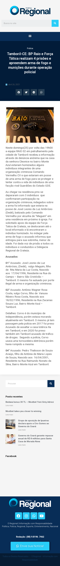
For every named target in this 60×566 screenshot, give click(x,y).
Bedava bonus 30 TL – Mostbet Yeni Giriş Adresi (30, 402)
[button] (30, 35)
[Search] (55, 23)
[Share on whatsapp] (41, 92)
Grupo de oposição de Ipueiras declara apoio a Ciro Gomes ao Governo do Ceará (33, 423)
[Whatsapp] (33, 515)
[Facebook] (18, 515)
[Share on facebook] (19, 92)
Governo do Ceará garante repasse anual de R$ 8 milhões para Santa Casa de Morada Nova (35, 438)
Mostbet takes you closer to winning (23, 411)
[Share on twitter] (26, 92)
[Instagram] (26, 515)
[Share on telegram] (34, 92)
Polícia (30, 48)
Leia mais (9, 405)
